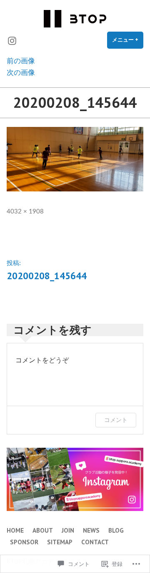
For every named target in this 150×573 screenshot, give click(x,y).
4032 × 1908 (25, 211)
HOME (15, 530)
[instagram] (12, 40)
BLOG (116, 530)
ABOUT (42, 530)
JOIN (68, 530)
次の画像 (21, 72)
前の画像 (21, 60)
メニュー (127, 42)
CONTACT (95, 542)
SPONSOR (24, 542)
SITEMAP (59, 542)
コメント (116, 419)
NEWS (91, 530)
